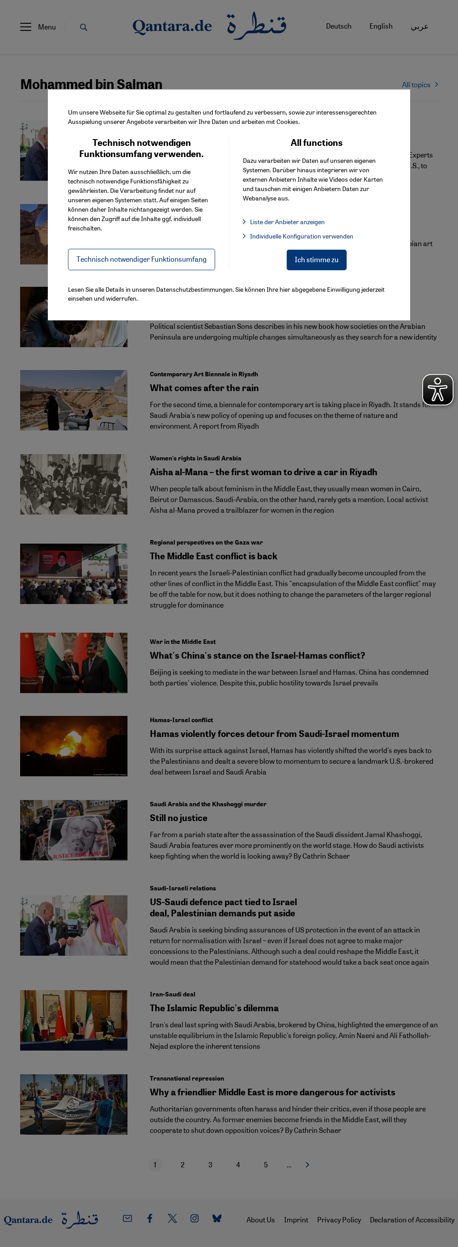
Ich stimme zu (317, 259)
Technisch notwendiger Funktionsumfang (141, 259)
